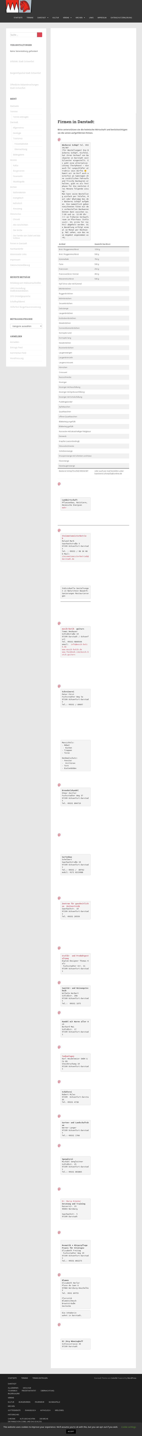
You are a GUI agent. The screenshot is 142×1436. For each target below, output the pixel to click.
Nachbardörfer (16, 248)
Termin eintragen (20, 117)
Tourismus (18, 138)
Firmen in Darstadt (18, 243)
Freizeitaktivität (21, 143)
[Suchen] (39, 34)
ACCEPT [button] (71, 1431)
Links (91, 17)
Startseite (18, 17)
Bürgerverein (19, 170)
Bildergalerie (18, 154)
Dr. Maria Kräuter (71, 1201)
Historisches (15, 214)
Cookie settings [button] (128, 1426)
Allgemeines (18, 127)
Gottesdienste (19, 192)
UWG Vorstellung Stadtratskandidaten (19, 289)
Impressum (102, 17)
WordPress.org (16, 358)
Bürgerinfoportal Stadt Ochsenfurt (25, 73)
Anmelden (14, 342)
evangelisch (18, 197)
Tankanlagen (68, 1056)
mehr (64, 508)
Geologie (17, 133)
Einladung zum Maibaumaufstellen (25, 283)
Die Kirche (17, 230)
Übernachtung (20, 149)
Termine (30, 17)
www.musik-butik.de (72, 649)
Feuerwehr (18, 176)
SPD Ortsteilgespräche (20, 296)
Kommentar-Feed (18, 353)
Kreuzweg (17, 208)
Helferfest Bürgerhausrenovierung (25, 307)
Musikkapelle (19, 181)
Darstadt (41, 17)
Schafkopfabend (17, 301)
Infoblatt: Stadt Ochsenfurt (22, 61)
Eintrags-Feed (16, 347)
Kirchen (79, 17)
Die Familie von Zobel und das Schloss (26, 236)
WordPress (131, 1378)
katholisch (17, 203)
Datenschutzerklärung (121, 17)
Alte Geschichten (20, 224)
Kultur (56, 17)
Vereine (66, 17)
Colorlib (114, 1378)
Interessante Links (18, 254)
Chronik (16, 219)
